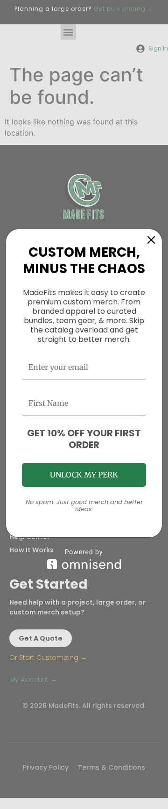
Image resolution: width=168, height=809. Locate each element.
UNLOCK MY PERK (84, 474)
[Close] (151, 240)
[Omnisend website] (84, 559)
